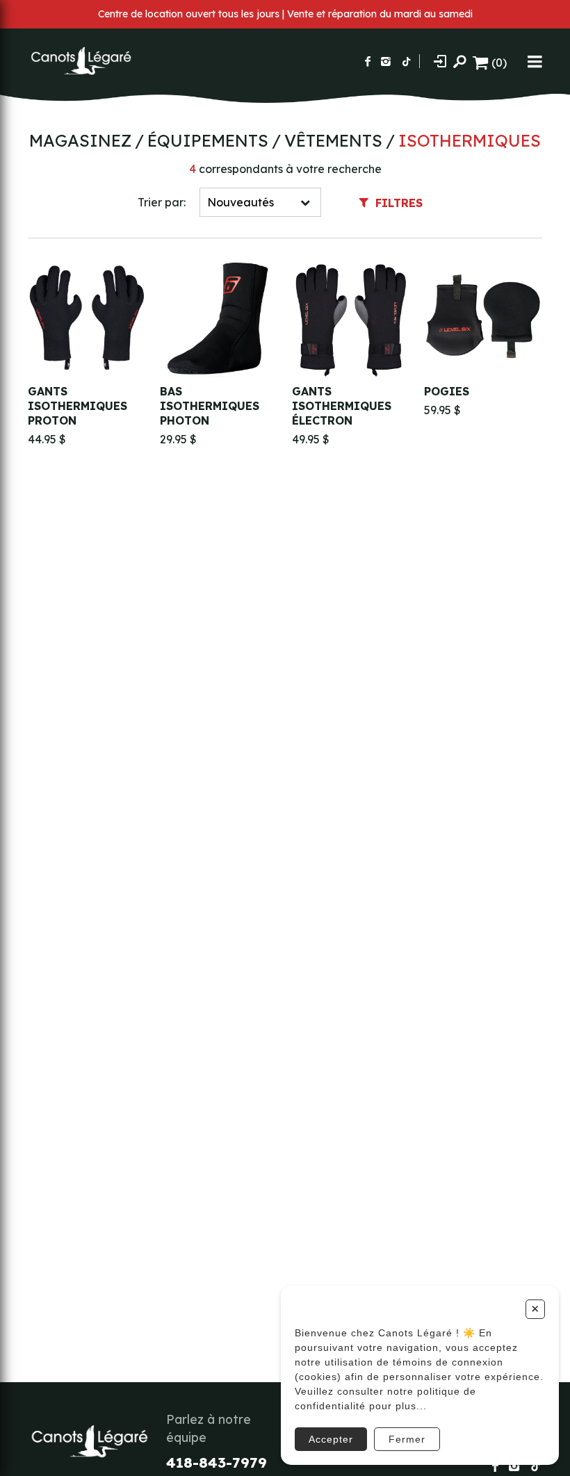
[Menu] (535, 61)
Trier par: (162, 202)
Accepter (331, 1439)
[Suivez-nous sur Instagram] (386, 61)
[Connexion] (440, 60)
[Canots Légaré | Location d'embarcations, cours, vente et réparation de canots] (80, 61)
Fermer (407, 1439)
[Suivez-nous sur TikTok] (406, 61)
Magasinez (80, 140)
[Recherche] (459, 61)
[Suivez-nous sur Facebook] (367, 61)
